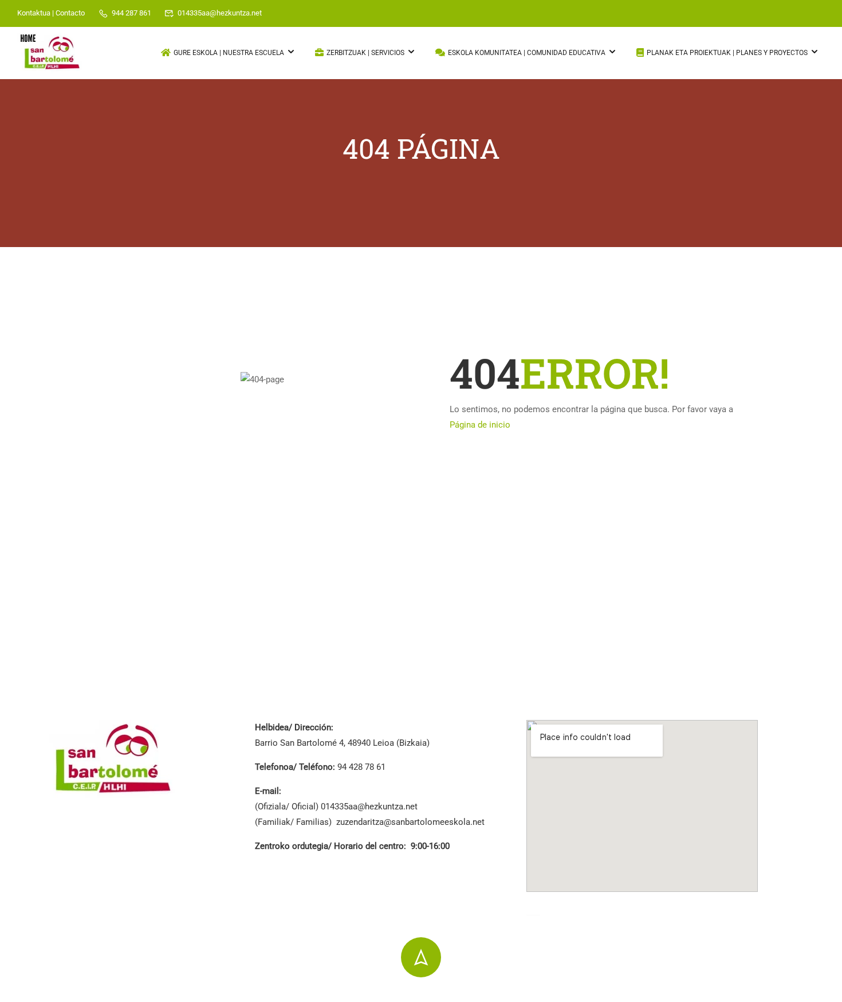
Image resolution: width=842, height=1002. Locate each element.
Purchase (775, 994)
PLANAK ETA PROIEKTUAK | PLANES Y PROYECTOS (727, 53)
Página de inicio (480, 425)
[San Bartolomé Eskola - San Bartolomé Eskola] (51, 53)
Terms (681, 994)
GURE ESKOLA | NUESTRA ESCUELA (229, 53)
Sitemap (725, 994)
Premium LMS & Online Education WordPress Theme (149, 996)
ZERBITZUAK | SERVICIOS (365, 53)
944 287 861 (131, 13)
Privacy (638, 994)
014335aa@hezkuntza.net (220, 13)
